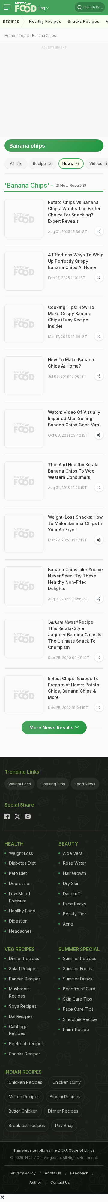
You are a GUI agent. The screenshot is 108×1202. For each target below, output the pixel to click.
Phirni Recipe (76, 1029)
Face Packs (74, 903)
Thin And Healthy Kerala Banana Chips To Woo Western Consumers (73, 471)
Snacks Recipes (83, 21)
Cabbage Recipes (18, 1030)
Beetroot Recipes (26, 1043)
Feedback (79, 1173)
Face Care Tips (78, 1009)
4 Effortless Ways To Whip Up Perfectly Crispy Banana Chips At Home (76, 261)
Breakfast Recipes (27, 1125)
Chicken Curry (66, 1082)
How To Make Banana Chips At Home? (71, 362)
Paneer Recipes (25, 978)
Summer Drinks (77, 978)
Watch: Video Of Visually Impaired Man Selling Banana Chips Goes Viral (74, 418)
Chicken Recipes (25, 1082)
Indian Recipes (23, 1072)
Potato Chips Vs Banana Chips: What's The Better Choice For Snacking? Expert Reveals (74, 212)
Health (14, 844)
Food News (85, 783)
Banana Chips (44, 35)
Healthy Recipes (45, 21)
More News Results (51, 727)
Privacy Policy (23, 1173)
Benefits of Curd (79, 988)
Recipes (11, 21)
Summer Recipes (79, 958)
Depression (20, 883)
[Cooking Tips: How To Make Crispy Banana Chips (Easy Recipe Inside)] (24, 323)
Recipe (42, 163)
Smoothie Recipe (80, 1019)
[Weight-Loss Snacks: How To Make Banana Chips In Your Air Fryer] (24, 533)
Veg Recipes (19, 949)
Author (35, 1182)
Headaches (20, 931)
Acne (68, 923)
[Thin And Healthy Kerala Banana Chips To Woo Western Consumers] (24, 480)
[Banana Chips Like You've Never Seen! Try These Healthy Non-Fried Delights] (24, 585)
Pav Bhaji (64, 1125)
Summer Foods (77, 968)
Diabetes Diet (22, 863)
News (70, 163)
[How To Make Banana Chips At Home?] (24, 375)
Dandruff (71, 893)
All (15, 163)
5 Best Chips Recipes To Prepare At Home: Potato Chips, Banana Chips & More (73, 688)
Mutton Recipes (24, 1096)
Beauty (68, 844)
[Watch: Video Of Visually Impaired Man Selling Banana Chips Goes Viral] (24, 428)
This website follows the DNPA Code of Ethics (54, 1150)
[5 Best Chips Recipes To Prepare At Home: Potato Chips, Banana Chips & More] (24, 694)
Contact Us (60, 1182)
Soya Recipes (23, 1006)
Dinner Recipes (24, 958)
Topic (24, 35)
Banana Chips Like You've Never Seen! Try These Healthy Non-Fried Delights (75, 579)
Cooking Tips (52, 783)
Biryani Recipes (65, 1096)
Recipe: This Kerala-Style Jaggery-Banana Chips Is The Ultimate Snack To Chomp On (74, 634)
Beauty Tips (75, 913)
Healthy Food (22, 910)
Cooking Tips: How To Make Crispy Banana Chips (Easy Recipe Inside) (71, 317)
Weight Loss (19, 783)
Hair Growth (74, 873)
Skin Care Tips (77, 998)
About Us (53, 1173)
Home (9, 35)
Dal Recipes (21, 1016)
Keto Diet (18, 873)
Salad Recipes (23, 968)
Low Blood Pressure (19, 897)
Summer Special (79, 949)
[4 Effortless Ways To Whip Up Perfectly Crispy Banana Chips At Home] (24, 271)
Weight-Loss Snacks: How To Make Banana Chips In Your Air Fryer (75, 523)
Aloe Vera (72, 853)
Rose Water (74, 863)
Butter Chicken (23, 1111)
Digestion (18, 920)
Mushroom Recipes (19, 992)
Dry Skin (71, 883)
